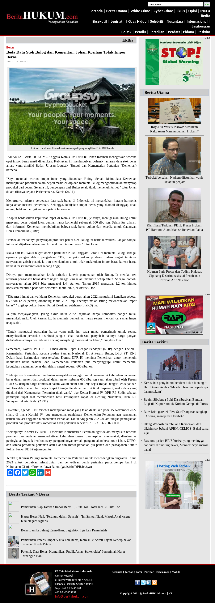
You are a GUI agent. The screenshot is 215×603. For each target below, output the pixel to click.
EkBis (181, 11)
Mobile (176, 572)
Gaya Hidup (137, 22)
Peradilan (156, 32)
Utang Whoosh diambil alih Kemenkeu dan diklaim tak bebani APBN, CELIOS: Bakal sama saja (176, 428)
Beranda (96, 11)
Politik (126, 32)
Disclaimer (162, 572)
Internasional (197, 22)
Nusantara (175, 22)
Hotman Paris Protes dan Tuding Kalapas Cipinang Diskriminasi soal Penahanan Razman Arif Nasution (174, 276)
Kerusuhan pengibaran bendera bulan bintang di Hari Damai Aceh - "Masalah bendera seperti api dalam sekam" (176, 387)
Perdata (174, 32)
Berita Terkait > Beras (29, 494)
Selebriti (156, 22)
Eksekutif (100, 22)
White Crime (141, 11)
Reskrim (204, 32)
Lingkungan (201, 27)
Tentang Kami (133, 572)
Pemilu (140, 32)
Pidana (188, 32)
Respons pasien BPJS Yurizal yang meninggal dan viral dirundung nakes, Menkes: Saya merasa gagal (176, 445)
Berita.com (154, 593)
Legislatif (118, 22)
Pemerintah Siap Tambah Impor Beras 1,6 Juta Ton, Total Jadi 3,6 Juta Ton (70, 507)
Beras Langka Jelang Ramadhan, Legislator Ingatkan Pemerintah (64, 530)
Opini (192, 11)
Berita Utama (117, 11)
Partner (149, 572)
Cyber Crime (164, 11)
